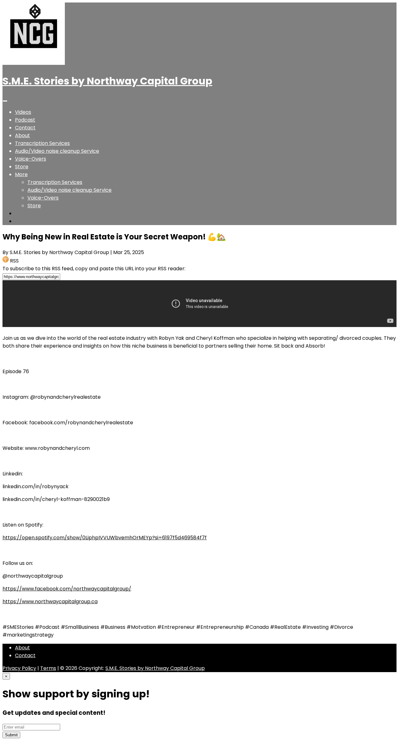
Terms (48, 668)
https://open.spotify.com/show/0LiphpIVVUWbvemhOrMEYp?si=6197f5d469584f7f (104, 537)
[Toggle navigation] (4, 101)
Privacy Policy (19, 668)
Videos (23, 112)
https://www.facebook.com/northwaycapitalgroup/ (66, 588)
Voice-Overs (30, 158)
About (22, 135)
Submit (11, 735)
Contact (25, 127)
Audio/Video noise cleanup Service (57, 151)
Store (21, 166)
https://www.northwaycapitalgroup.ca (50, 601)
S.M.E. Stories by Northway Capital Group (107, 81)
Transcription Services (42, 143)
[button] (21, 174)
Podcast (25, 119)
